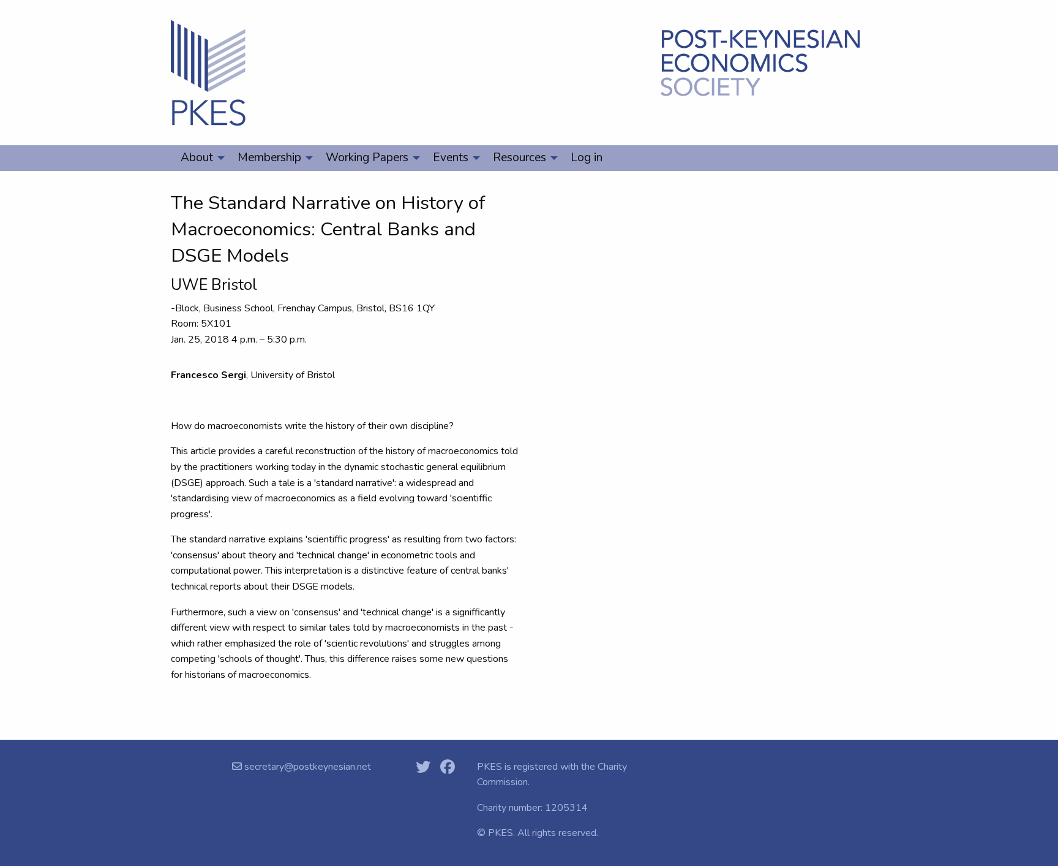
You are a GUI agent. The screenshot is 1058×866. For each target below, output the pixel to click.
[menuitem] (199, 158)
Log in (586, 157)
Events (450, 157)
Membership (269, 157)
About (197, 157)
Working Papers (367, 157)
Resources (519, 157)
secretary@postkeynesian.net (306, 766)
